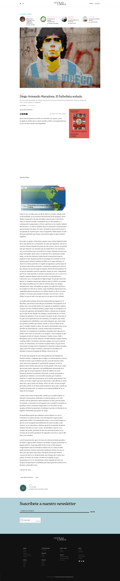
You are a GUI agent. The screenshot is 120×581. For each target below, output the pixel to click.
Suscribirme (80, 551)
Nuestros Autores (81, 556)
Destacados (62, 560)
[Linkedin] (25, 114)
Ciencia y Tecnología (52, 16)
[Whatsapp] (27, 114)
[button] (20, 3)
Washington (71, 18)
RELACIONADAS (38, 495)
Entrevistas (44, 550)
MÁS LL (80, 548)
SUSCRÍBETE (97, 3)
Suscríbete (73, 136)
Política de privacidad (69, 576)
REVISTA (62, 554)
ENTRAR (91, 3)
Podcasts (62, 551)
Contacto (80, 558)
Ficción (43, 556)
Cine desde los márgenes (79, 131)
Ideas (43, 563)
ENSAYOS (44, 559)
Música (24, 565)
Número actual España (64, 558)
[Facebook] (21, 114)
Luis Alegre (32, 487)
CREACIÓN (44, 553)
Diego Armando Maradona (27, 477)
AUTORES (79, 495)
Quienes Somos (81, 555)
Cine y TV (25, 561)
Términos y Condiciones (59, 576)
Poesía (43, 555)
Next (87, 123)
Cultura (22, 94)
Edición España (74, 134)
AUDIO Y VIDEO (63, 548)
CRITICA (25, 559)
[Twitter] (23, 114)
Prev (71, 123)
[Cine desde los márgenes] (79, 122)
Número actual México (64, 556)
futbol (37, 477)
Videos (61, 550)
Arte (24, 566)
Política (28, 16)
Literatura (91, 16)
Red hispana (71, 16)
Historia (43, 561)
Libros (24, 563)
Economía (25, 553)
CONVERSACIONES (46, 548)
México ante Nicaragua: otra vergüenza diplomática (30, 21)
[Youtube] (83, 561)
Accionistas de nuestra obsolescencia (51, 20)
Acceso (79, 550)
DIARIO (24, 548)
